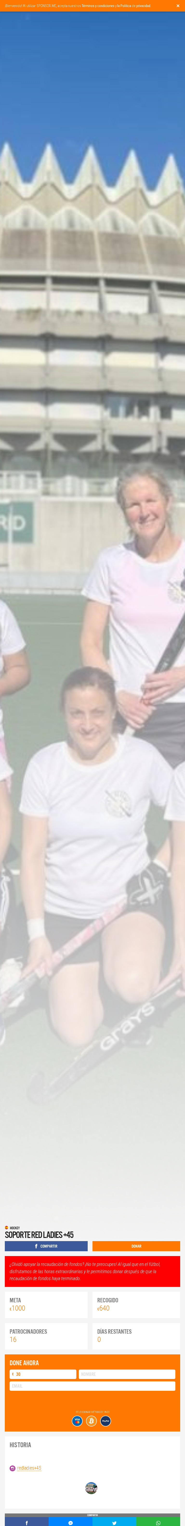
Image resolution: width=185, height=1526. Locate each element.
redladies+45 (29, 1468)
